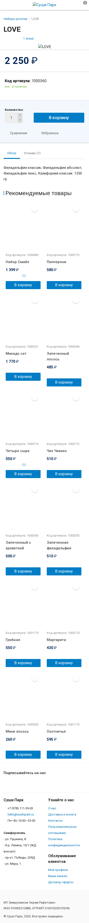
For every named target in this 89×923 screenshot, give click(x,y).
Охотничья (56, 731)
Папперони (56, 262)
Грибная (13, 640)
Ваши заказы (57, 876)
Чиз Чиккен (57, 451)
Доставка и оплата (62, 814)
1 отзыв (28, 38)
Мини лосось (17, 731)
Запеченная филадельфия (59, 545)
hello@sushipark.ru (21, 814)
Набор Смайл (17, 262)
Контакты (55, 820)
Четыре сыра (17, 451)
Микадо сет (16, 353)
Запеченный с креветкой (18, 545)
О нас (52, 808)
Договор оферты (61, 882)
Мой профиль (58, 870)
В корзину (59, 117)
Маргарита (56, 640)
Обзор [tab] (11, 153)
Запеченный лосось (58, 356)
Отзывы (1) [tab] (32, 153)
